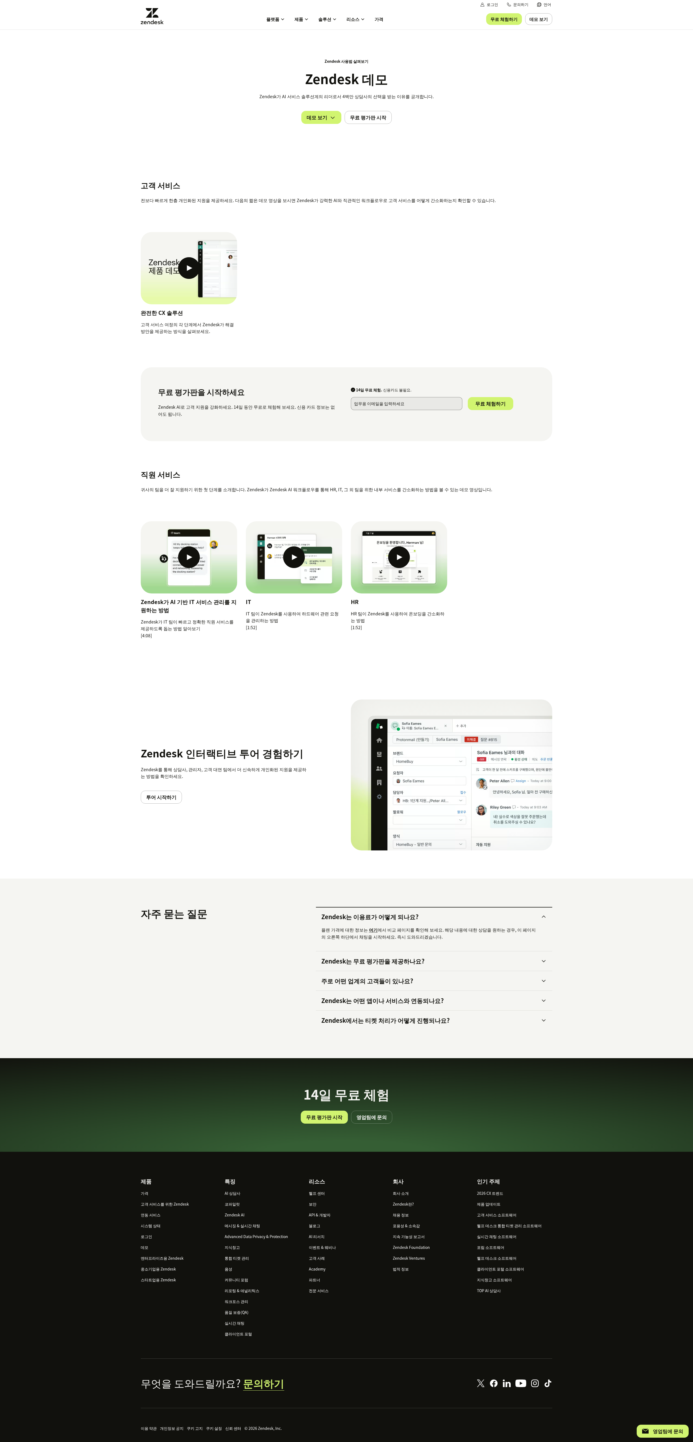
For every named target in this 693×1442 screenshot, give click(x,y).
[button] (429, 916)
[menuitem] (544, 4)
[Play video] (189, 268)
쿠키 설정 (214, 1428)
